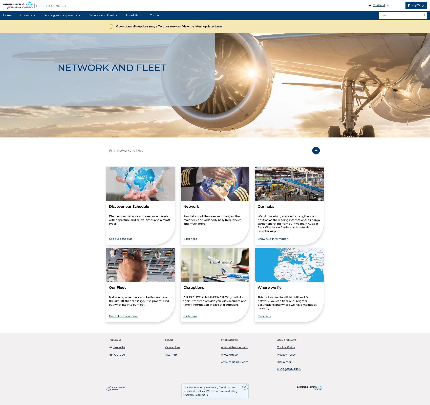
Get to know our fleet (123, 316)
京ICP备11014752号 (289, 369)
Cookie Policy (286, 347)
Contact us (172, 347)
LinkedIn (119, 347)
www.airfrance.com (234, 347)
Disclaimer (284, 362)
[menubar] (82, 15)
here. (218, 26)
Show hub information (273, 238)
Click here (190, 238)
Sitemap (171, 354)
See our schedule (121, 238)
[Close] (245, 386)
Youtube (119, 354)
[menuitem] (7, 15)
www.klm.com (231, 354)
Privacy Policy (286, 354)
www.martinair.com (234, 362)
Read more (201, 394)
